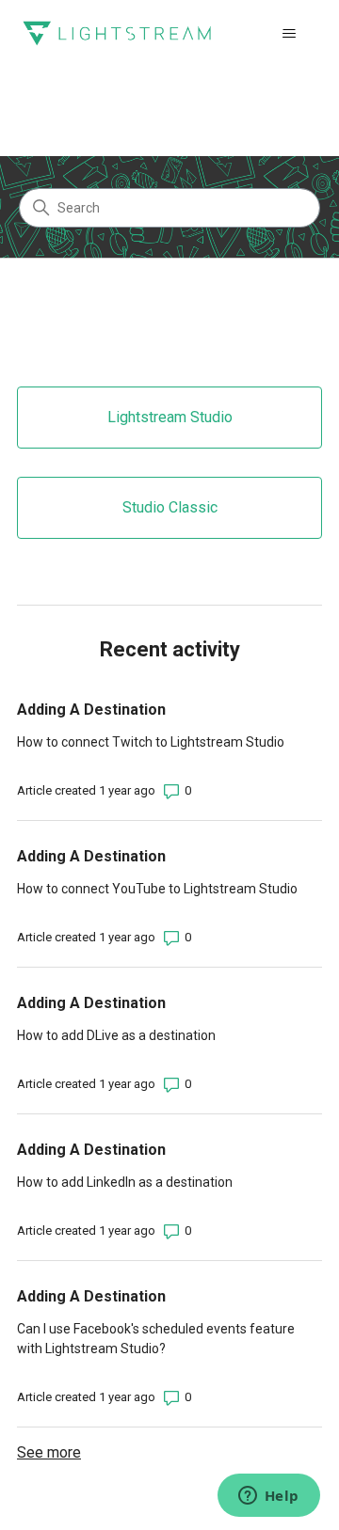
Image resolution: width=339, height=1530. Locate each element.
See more (49, 1452)
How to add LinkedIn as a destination (125, 1182)
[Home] (117, 33)
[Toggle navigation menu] (288, 34)
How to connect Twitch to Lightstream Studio (150, 741)
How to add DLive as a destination (116, 1035)
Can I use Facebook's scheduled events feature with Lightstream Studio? (156, 1338)
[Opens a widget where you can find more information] (268, 1497)
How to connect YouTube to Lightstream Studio (157, 888)
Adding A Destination (91, 709)
